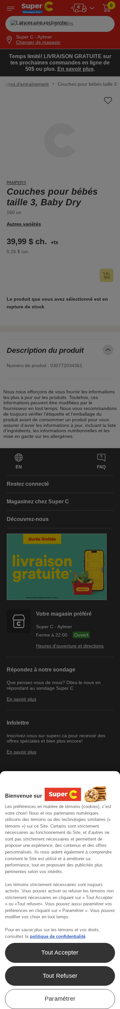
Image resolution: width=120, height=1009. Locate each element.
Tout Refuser (60, 975)
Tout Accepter (59, 952)
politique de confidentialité (57, 936)
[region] (60, 890)
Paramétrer (60, 998)
